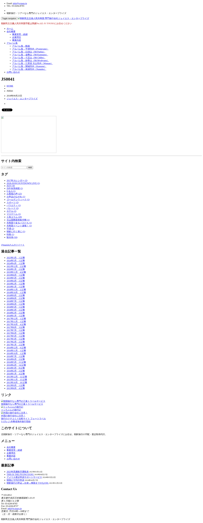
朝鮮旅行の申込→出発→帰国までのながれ (28, 483)
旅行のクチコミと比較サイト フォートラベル (23, 418)
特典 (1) (10, 234)
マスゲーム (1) (14, 214)
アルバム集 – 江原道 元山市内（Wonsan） (32, 63)
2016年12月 (16, 347)
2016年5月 (16, 362)
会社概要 (11, 31)
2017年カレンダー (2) (17, 180)
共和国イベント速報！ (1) (19, 226)
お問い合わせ (13, 72)
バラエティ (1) (14, 205)
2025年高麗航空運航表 (18, 471)
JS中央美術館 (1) (15, 188)
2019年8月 (16, 275)
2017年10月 (16, 324)
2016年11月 (16, 350)
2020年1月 (16, 269)
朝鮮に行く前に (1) (16, 231)
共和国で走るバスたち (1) (19, 223)
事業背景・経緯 (20, 34)
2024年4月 (16, 263)
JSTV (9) (11, 186)
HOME (10, 86)
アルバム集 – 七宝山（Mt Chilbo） (28, 57)
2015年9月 (16, 385)
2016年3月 (16, 368)
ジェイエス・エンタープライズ (22, 98)
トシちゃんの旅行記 (11, 410)
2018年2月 (16, 313)
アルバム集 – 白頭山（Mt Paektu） (28, 52)
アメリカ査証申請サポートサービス (24, 477)
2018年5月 (16, 307)
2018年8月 (16, 298)
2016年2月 (16, 371)
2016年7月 (16, 356)
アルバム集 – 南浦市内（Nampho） (29, 69)
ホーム (10, 28)
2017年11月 (16, 321)
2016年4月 (16, 365)
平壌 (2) (10, 228)
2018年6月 (16, 304)
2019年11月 (16, 272)
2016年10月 (16, 353)
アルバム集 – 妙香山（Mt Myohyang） (30, 60)
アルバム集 (12, 43)
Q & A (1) (11, 191)
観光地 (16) (12, 237)
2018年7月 (16, 301)
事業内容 (16, 40)
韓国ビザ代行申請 (15, 480)
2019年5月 (16, 278)
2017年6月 (16, 333)
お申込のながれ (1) (16, 196)
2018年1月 (16, 316)
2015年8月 (16, 388)
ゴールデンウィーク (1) (18, 199)
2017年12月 (16, 318)
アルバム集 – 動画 (21, 46)
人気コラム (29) (14, 217)
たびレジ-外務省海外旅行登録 (16, 421)
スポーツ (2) (13, 202)
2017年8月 (16, 327)
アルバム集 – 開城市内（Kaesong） (29, 66)
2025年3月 (16, 257)
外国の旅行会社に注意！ (13, 415)
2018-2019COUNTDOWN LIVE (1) (23, 183)
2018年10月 (16, 292)
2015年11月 (17, 379)
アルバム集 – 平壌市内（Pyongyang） (30, 49)
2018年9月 (16, 295)
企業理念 (16, 37)
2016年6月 (16, 359)
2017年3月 (16, 339)
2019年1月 (16, 286)
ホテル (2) (11, 211)
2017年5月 (16, 336)
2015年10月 (17, 382)
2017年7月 (16, 330)
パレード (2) (13, 208)
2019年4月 (16, 281)
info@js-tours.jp (20, 3)
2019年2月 (16, 284)
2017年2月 (16, 342)
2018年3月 (16, 310)
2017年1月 (16, 345)
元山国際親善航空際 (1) (18, 220)
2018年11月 (16, 289)
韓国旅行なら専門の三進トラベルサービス (22, 404)
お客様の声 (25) (14, 194)
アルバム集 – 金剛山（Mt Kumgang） (30, 55)
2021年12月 (16, 266)
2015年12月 (17, 376)
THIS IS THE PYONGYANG (20, 474)
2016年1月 (16, 374)
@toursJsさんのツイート (13, 245)
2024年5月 (16, 260)
